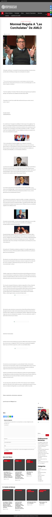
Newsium (31, 515)
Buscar (39, 433)
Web (5, 445)
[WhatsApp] (51, 12)
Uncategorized (40, 480)
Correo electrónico (7, 442)
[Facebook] (51, 6)
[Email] (51, 10)
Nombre (6, 438)
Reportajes (40, 13)
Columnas (7, 15)
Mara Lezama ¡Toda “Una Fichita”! (43, 503)
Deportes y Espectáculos (31, 13)
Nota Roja (49, 14)
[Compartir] (51, 15)
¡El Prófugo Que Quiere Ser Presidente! (30, 473)
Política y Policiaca (8, 13)
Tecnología (17, 13)
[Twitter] (51, 8)
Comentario (6, 424)
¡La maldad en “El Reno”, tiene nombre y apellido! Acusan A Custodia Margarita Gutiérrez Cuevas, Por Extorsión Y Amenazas (43, 445)
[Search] (46, 14)
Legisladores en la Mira (15, 15)
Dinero (22, 13)
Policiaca (39, 473)
